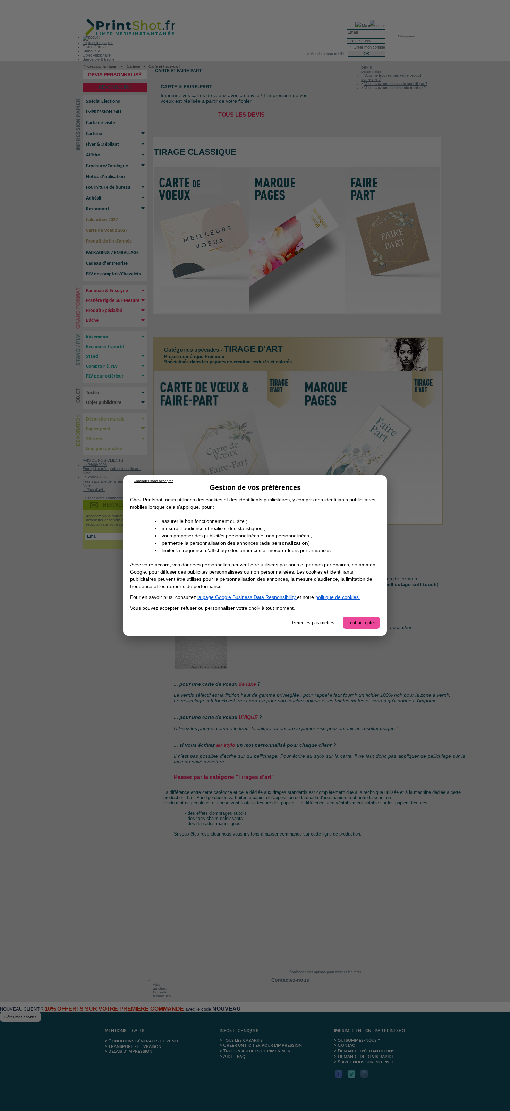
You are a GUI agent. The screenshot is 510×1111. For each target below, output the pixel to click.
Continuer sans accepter (153, 481)
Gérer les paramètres (313, 622)
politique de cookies (337, 597)
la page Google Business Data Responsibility (247, 597)
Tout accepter (361, 622)
